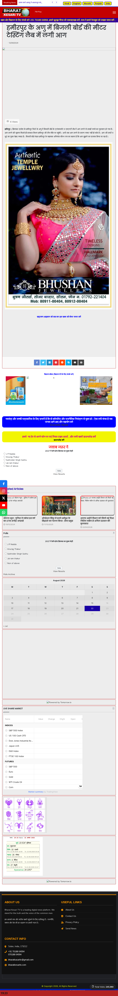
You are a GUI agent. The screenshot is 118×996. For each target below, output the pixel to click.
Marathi (87, 3)
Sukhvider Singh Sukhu (16, 460)
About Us (69, 909)
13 (62, 603)
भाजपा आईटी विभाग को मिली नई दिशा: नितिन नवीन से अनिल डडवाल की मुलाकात (97, 521)
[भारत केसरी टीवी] (15, 12)
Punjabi (98, 3)
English (76, 3)
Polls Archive (9, 574)
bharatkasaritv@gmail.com (21, 959)
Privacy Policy (72, 922)
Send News (70, 928)
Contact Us (70, 916)
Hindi (66, 3)
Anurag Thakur (12, 457)
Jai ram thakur (12, 463)
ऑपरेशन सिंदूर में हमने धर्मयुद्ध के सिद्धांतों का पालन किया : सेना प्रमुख (57, 519)
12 (45, 603)
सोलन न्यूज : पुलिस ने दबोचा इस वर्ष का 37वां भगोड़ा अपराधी (19, 519)
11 (28, 603)
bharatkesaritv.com (17, 965)
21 (77, 608)
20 (62, 608)
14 (77, 603)
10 (12, 603)
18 (29, 608)
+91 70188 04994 (16, 951)
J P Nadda (10, 454)
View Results (59, 474)
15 (92, 603)
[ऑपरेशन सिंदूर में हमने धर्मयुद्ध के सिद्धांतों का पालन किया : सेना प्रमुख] (59, 505)
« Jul (5, 626)
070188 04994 (14, 954)
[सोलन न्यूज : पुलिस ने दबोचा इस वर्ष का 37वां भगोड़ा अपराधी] (20, 505)
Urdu (108, 3)
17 (12, 608)
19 (45, 608)
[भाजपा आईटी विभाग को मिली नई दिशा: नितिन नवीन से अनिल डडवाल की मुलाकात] (97, 505)
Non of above (12, 466)
